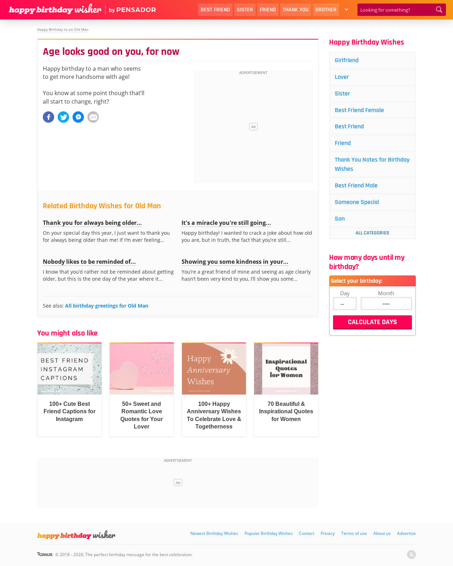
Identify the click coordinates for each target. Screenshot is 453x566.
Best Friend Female (359, 110)
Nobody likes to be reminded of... (89, 262)
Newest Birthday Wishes (214, 533)
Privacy (328, 533)
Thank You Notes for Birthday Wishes (372, 164)
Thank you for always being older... (92, 223)
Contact (306, 533)
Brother (326, 9)
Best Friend (215, 9)
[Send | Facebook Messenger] (78, 117)
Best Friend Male (356, 185)
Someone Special (357, 202)
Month (386, 293)
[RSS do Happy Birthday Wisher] (411, 554)
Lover (342, 77)
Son (340, 219)
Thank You (296, 9)
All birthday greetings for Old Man (106, 305)
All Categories (372, 233)
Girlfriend (347, 60)
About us (382, 533)
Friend (268, 9)
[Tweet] (63, 117)
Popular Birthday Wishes (269, 533)
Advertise (406, 533)
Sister (245, 9)
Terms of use (354, 533)
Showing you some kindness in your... (235, 262)
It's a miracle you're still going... (226, 223)
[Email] (93, 117)
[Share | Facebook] (48, 117)
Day (345, 293)
